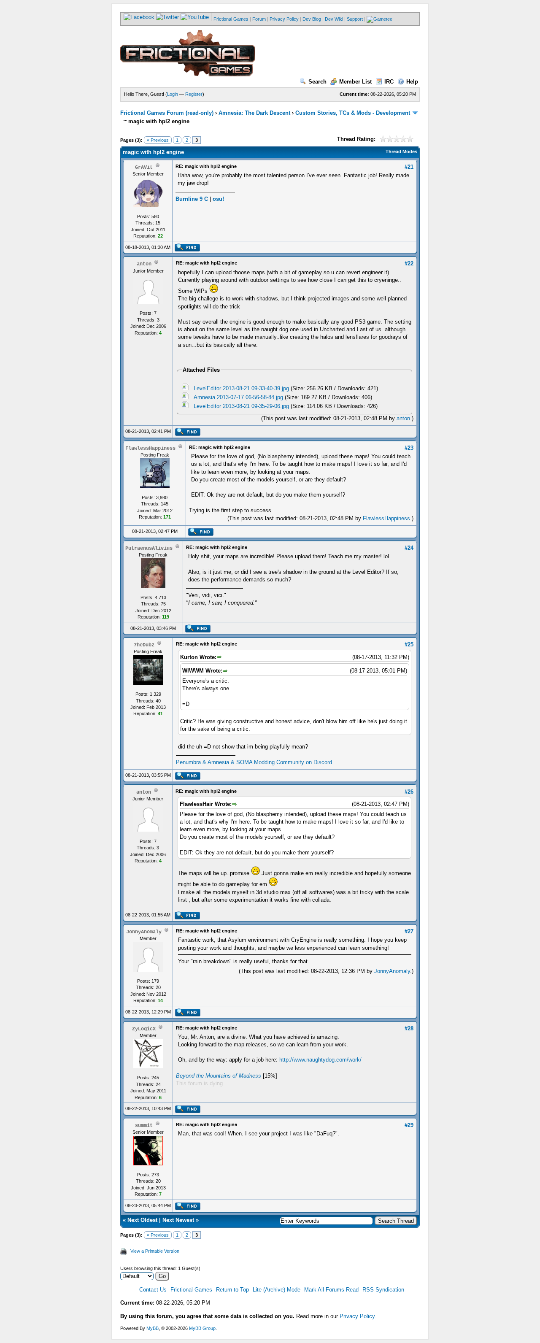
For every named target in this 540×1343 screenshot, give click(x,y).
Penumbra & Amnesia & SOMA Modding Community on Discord (254, 762)
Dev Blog (311, 19)
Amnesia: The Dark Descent (254, 113)
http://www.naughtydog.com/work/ (320, 1060)
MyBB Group (202, 1328)
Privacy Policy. (358, 1316)
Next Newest (178, 1220)
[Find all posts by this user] (187, 249)
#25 (409, 644)
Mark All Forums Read (331, 1289)
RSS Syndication (383, 1289)
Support (355, 19)
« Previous (158, 140)
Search (317, 81)
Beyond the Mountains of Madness (218, 1076)
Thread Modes (401, 151)
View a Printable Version (154, 1251)
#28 (409, 1028)
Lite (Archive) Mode (276, 1289)
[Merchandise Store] (379, 19)
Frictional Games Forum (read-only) (166, 113)
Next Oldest (142, 1220)
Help (412, 81)
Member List (355, 81)
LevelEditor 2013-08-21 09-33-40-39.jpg (241, 388)
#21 (409, 167)
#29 (409, 1125)
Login (172, 94)
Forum (259, 19)
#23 (409, 448)
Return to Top (232, 1289)
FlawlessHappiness (386, 518)
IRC (389, 81)
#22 (409, 263)
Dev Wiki (334, 19)
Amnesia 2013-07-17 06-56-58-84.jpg (238, 397)
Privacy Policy (284, 19)
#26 (409, 792)
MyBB (152, 1328)
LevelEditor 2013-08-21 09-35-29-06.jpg (241, 406)
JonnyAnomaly (392, 971)
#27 (409, 931)
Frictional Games (230, 19)
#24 (409, 548)
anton (403, 418)
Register (193, 94)
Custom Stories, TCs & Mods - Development (352, 113)
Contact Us (153, 1289)
